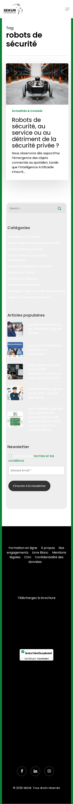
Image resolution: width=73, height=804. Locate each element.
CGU (27, 557)
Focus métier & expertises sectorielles (27, 257)
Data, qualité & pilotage (25, 249)
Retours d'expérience (23, 285)
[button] (67, 9)
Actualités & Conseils (27, 111)
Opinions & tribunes (22, 278)
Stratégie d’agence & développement (36, 291)
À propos (48, 548)
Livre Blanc (40, 552)
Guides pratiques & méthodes (30, 266)
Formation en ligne (23, 548)
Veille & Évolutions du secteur (29, 297)
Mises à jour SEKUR (21, 272)
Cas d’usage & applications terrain (33, 243)
